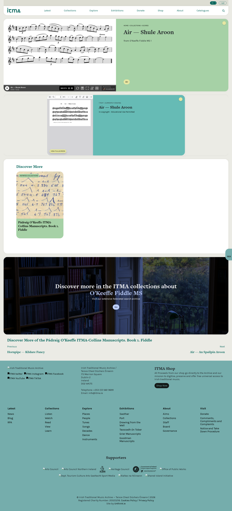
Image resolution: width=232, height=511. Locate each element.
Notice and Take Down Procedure (209, 430)
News (11, 414)
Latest (47, 10)
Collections (70, 10)
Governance (170, 430)
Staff (166, 422)
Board (166, 426)
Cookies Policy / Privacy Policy (137, 500)
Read (48, 422)
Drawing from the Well (130, 424)
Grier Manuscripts (130, 433)
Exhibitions (117, 10)
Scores (145, 26)
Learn (48, 430)
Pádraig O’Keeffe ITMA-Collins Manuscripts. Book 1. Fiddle (99, 340)
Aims (166, 414)
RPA (10, 422)
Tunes (85, 422)
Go (116, 307)
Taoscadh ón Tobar (131, 429)
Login (223, 3)
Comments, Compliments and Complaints (211, 421)
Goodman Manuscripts (127, 440)
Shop (160, 10)
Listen (48, 414)
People (86, 418)
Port (122, 418)
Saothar (124, 414)
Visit (203, 408)
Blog (10, 418)
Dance (86, 435)
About (180, 10)
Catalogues (203, 10)
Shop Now (161, 385)
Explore (94, 10)
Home (126, 26)
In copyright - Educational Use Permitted (117, 112)
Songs (86, 426)
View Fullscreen (58, 151)
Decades (87, 430)
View (47, 426)
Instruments (89, 439)
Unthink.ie (120, 503)
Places (86, 414)
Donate (141, 10)
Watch (49, 418)
